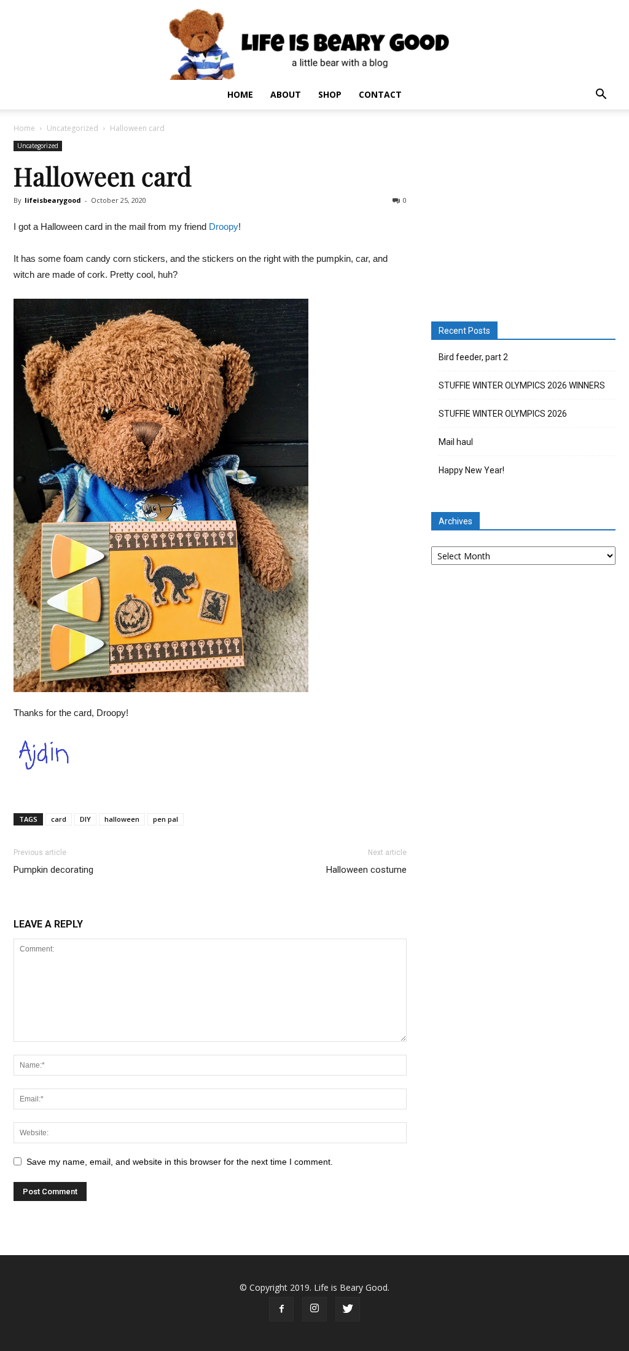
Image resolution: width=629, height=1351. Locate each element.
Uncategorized (72, 128)
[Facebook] (281, 1309)
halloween (121, 819)
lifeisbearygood (53, 200)
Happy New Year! (471, 470)
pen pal (165, 819)
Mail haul (456, 442)
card (58, 819)
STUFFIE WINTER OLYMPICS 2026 (503, 414)
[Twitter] (347, 1309)
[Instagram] (314, 1309)
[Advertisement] (523, 217)
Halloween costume (366, 869)
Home (240, 94)
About (285, 94)
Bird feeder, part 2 (473, 357)
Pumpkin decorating (53, 869)
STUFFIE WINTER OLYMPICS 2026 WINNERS (522, 385)
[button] (600, 95)
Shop (330, 94)
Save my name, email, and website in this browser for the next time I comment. (179, 1162)
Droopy (223, 226)
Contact (380, 94)
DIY (85, 819)
